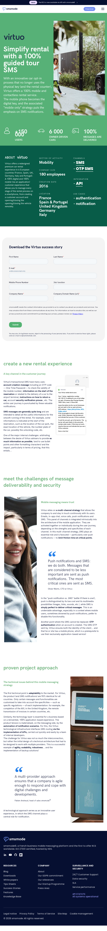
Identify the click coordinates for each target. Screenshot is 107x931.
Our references (46, 879)
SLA (74, 882)
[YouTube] (10, 854)
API (79, 183)
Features (8, 892)
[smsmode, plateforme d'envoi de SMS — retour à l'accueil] (10, 9)
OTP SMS (84, 168)
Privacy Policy (27, 913)
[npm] (20, 854)
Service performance (83, 887)
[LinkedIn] (5, 854)
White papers (10, 879)
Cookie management (81, 913)
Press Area (43, 888)
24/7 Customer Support (85, 874)
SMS (80, 162)
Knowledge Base (12, 896)
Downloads (9, 875)
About (41, 871)
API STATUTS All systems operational (85, 895)
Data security (79, 878)
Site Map (62, 913)
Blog (5, 871)
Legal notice (10, 913)
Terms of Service (46, 913)
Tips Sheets (9, 884)
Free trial (89, 9)
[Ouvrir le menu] (103, 9)
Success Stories (11, 888)
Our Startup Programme (51, 884)
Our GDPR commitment (50, 875)
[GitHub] (15, 854)
